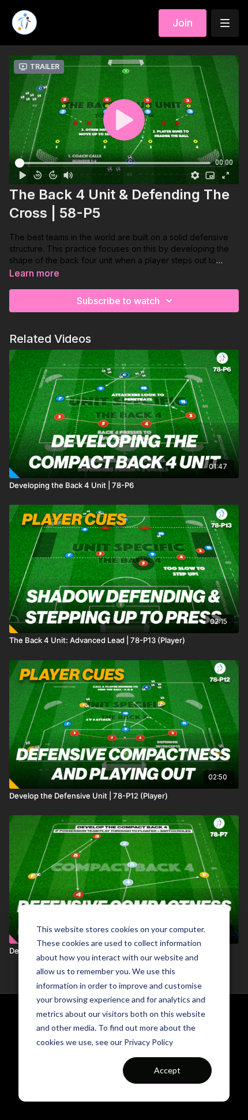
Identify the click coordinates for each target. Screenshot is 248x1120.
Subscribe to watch (118, 301)
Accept (167, 1070)
